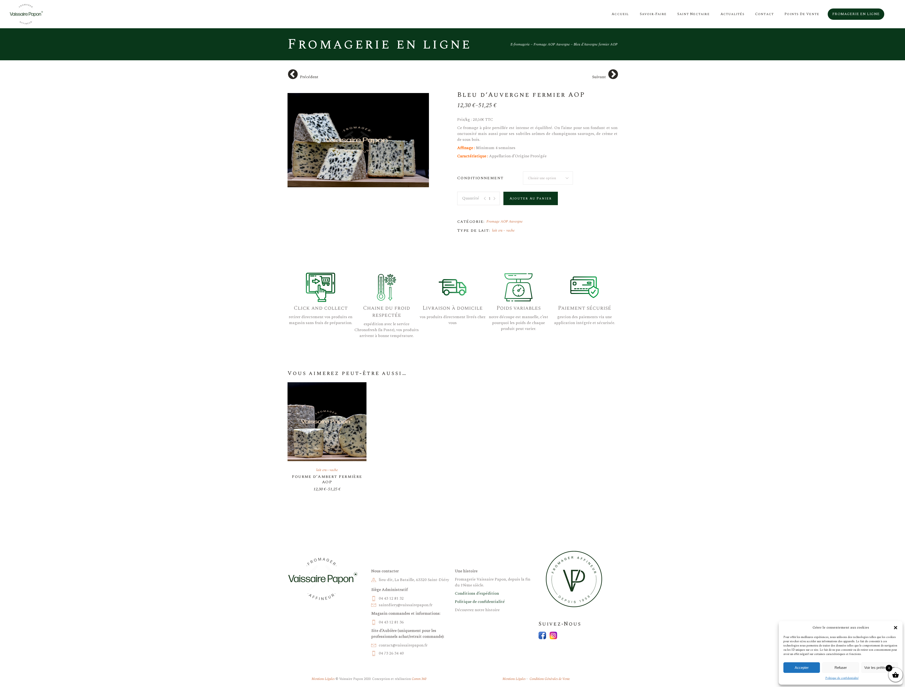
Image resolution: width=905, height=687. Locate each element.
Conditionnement (480, 178)
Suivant (599, 77)
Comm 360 (419, 678)
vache (510, 230)
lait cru (497, 230)
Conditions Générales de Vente (549, 678)
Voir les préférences (879, 668)
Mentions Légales (323, 678)
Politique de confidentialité (842, 678)
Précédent (309, 77)
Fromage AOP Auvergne (504, 221)
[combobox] (548, 178)
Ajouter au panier (531, 198)
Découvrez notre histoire (477, 610)
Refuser (841, 668)
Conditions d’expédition (477, 593)
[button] (895, 627)
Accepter (802, 668)
